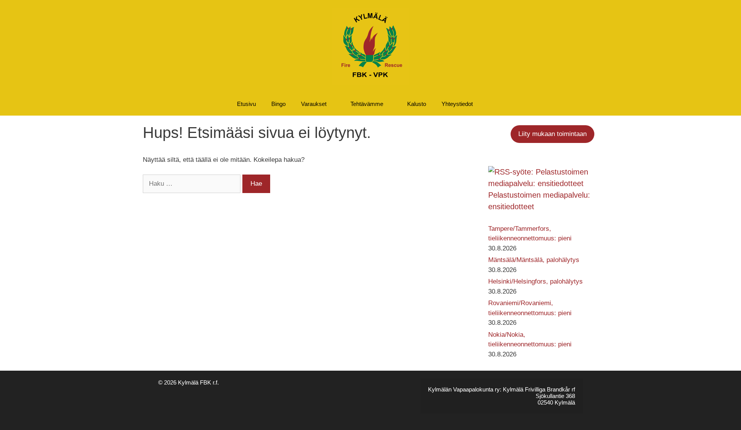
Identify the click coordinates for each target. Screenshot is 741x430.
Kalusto (416, 104)
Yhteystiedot (457, 104)
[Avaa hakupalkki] (500, 104)
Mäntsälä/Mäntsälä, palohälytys (533, 260)
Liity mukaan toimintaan (552, 134)
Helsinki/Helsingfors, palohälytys (535, 281)
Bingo (278, 104)
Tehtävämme (366, 104)
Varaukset (314, 104)
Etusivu (246, 104)
